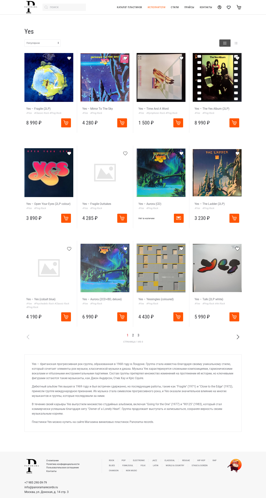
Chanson (114, 470)
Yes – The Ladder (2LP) (210, 204)
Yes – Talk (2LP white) (209, 299)
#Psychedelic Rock (44, 303)
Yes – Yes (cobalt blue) (41, 299)
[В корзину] (66, 122)
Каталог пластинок (129, 7)
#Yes (29, 113)
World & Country (175, 465)
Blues (112, 465)
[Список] (236, 43)
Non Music (131, 470)
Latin (155, 465)
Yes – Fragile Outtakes (96, 204)
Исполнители (157, 7)
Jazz (154, 460)
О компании (52, 460)
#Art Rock (220, 303)
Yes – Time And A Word (153, 108)
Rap (214, 460)
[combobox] (64, 7)
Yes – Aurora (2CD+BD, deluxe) (102, 299)
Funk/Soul (127, 465)
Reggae (186, 460)
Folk (143, 465)
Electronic (139, 460)
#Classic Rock (41, 113)
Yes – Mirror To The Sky (97, 108)
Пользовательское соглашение (62, 467)
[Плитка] (225, 43)
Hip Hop (201, 460)
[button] (179, 218)
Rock (111, 460)
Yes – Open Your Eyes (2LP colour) (48, 204)
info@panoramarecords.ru (41, 487)
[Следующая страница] (238, 337)
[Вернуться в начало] (30, 7)
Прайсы (189, 7)
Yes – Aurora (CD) (149, 204)
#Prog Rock (55, 113)
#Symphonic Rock (155, 113)
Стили (175, 7)
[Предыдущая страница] (28, 337)
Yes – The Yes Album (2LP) (212, 108)
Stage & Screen (200, 465)
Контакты (206, 7)
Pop (124, 460)
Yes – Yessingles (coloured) (156, 299)
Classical (169, 460)
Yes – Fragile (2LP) (38, 108)
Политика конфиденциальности (62, 464)
